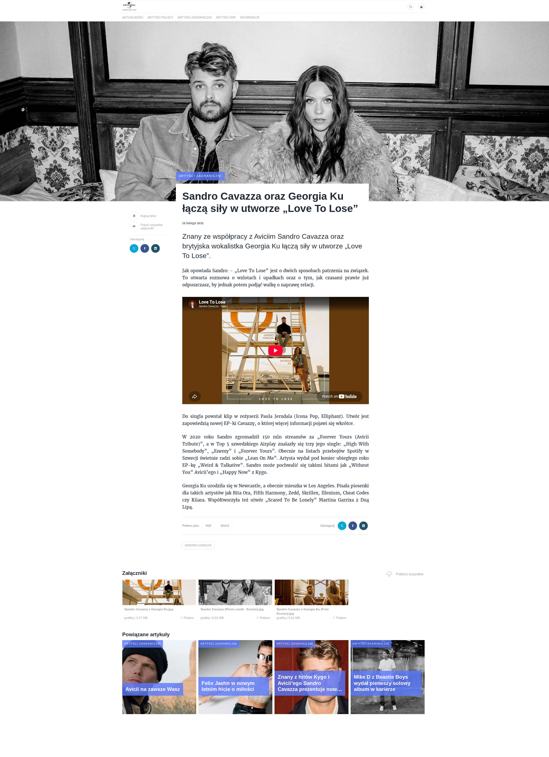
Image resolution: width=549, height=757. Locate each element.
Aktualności (132, 17)
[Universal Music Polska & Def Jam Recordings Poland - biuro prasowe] (129, 10)
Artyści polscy (160, 17)
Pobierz (189, 618)
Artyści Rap (226, 17)
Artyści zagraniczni (195, 17)
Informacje (249, 17)
